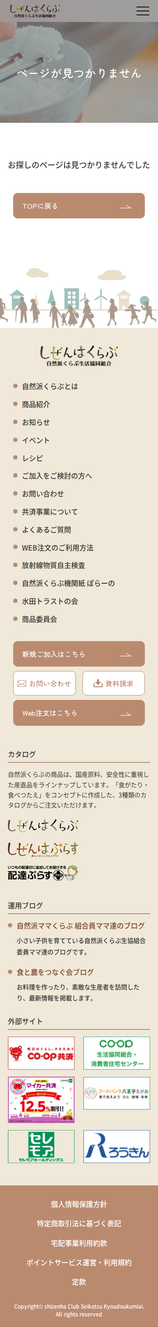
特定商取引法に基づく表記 (79, 1223)
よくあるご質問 (46, 529)
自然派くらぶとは (50, 386)
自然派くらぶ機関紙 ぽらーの (68, 583)
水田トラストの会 (50, 601)
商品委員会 (39, 619)
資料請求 (119, 683)
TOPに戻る (40, 205)
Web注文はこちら (50, 712)
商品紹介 (36, 404)
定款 (79, 1281)
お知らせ (36, 422)
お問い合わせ (43, 493)
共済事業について (50, 511)
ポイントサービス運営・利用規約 (79, 1262)
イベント (36, 440)
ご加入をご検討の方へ (57, 475)
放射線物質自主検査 (53, 565)
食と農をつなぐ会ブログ (55, 972)
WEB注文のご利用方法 (57, 547)
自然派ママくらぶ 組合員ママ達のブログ (81, 925)
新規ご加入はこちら (54, 654)
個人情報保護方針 (79, 1204)
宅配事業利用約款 (79, 1243)
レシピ (32, 458)
